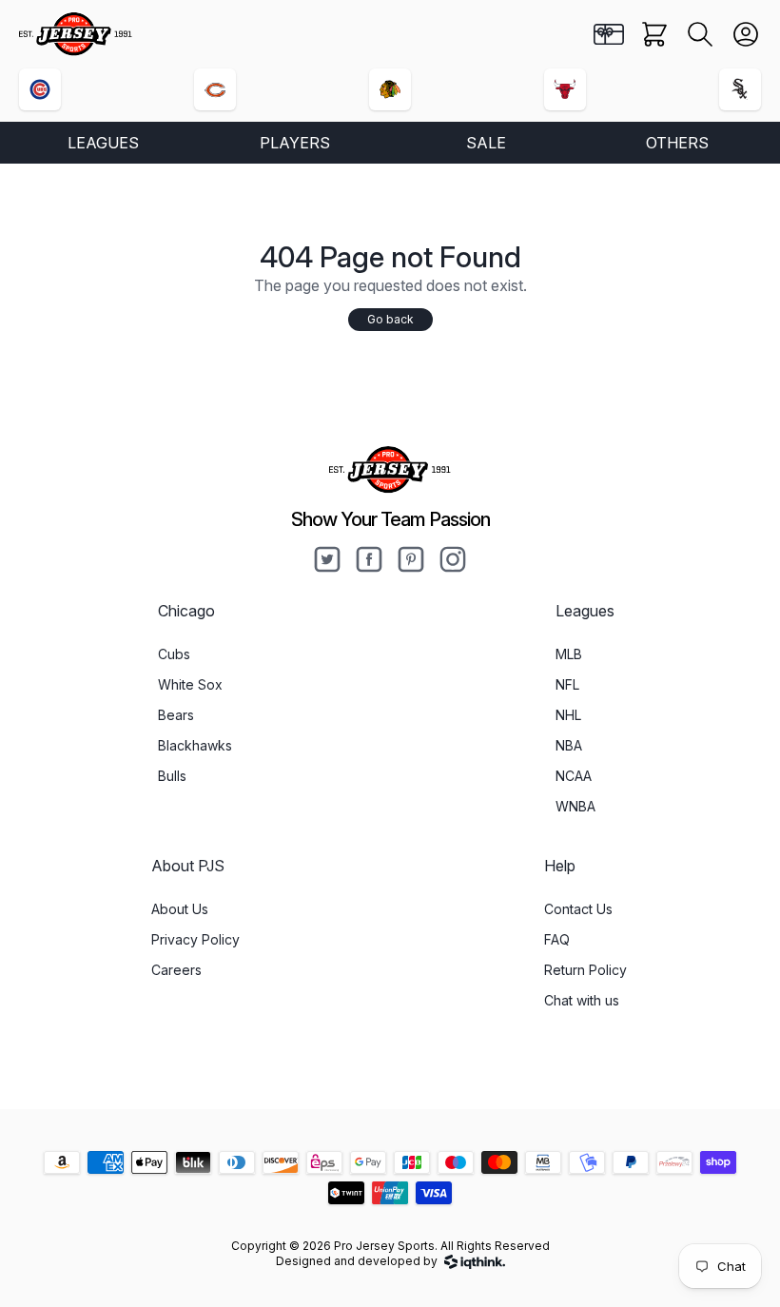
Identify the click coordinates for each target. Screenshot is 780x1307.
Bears (176, 715)
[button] (700, 34)
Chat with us (581, 1000)
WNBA (575, 806)
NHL (568, 715)
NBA (569, 745)
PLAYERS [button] (295, 142)
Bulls (172, 776)
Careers (176, 970)
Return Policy (585, 970)
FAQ (557, 939)
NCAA (574, 776)
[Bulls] (565, 89)
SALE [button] (486, 142)
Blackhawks (195, 745)
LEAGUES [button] (103, 142)
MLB (569, 654)
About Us (179, 909)
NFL (567, 684)
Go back (390, 319)
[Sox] (740, 89)
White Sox (190, 684)
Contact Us (578, 909)
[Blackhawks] (390, 89)
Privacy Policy (195, 939)
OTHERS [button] (677, 142)
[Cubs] (40, 89)
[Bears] (215, 89)
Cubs (174, 654)
